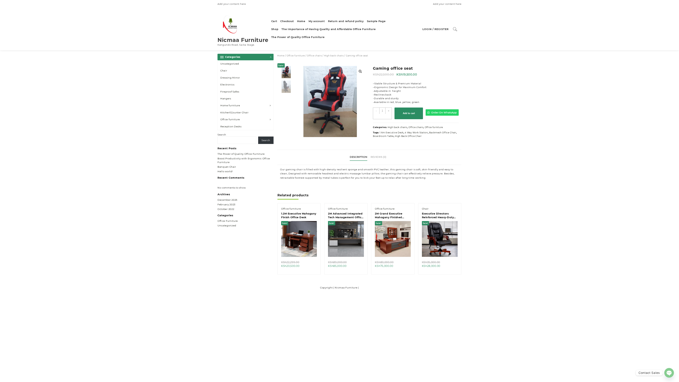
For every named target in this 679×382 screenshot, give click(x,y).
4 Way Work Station (416, 132)
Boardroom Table (383, 136)
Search (221, 134)
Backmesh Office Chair (442, 132)
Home (281, 55)
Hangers (225, 98)
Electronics (227, 84)
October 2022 (225, 209)
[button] (360, 71)
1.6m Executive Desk (391, 132)
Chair (223, 70)
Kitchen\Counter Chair (234, 112)
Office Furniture (227, 220)
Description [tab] (358, 156)
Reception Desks (231, 126)
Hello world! (225, 171)
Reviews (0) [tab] (378, 156)
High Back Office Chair (408, 136)
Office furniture (230, 119)
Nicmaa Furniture (242, 40)
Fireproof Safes (229, 91)
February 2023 (226, 204)
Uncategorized (229, 63)
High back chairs (334, 55)
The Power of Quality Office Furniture (241, 153)
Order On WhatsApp (444, 112)
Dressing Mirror (230, 77)
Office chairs (314, 55)
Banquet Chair (226, 166)
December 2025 (227, 199)
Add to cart (409, 113)
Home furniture (230, 105)
